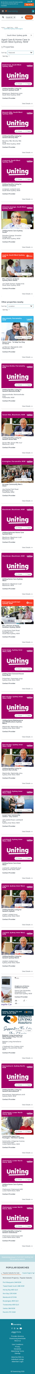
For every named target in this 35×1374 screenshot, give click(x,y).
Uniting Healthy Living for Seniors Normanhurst (12, 1090)
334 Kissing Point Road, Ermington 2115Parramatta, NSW (10, 490)
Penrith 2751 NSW (9, 1312)
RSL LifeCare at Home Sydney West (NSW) (10, 279)
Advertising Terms (17, 1351)
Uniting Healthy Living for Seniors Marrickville (12, 769)
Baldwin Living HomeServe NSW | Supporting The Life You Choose (12, 1036)
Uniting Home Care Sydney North (12, 1185)
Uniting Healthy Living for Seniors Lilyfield (12, 910)
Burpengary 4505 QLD (10, 1301)
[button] (19, 83)
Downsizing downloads (17, 1338)
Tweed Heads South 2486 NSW (13, 1286)
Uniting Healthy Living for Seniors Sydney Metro (12, 957)
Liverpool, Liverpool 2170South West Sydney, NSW (11, 189)
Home (3, 27)
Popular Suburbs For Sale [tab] (11, 1273)
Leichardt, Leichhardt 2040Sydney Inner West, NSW (11, 868)
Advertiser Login (17, 1362)
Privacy (17, 1347)
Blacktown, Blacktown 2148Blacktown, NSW (12, 538)
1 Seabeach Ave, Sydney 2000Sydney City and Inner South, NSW (13, 1048)
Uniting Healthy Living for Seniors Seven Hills (12, 438)
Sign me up (29, 4)
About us (17, 1341)
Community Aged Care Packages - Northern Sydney (13, 1137)
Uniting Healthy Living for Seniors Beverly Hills (12, 136)
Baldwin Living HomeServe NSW (11, 1042)
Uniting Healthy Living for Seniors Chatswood (12, 1231)
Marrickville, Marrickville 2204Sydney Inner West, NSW (12, 727)
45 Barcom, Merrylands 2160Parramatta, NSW (12, 347)
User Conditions (17, 1344)
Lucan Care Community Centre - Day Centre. (11, 815)
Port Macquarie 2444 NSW (12, 1282)
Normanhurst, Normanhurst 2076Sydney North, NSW (13, 1095)
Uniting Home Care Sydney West (12, 579)
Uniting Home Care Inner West (11, 864)
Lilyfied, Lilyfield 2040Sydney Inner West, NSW (11, 915)
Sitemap (17, 1353)
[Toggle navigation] (2, 11)
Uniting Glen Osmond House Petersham (13, 674)
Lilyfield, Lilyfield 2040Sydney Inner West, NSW (11, 962)
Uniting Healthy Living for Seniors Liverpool (12, 185)
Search (29, 17)
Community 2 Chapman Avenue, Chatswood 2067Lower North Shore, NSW (13, 1142)
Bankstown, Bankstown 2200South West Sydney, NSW (12, 94)
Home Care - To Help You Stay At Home (13, 343)
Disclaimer (17, 1349)
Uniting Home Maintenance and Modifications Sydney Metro (12, 721)
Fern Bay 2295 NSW (10, 1293)
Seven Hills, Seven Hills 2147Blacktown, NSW (12, 443)
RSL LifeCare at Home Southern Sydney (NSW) (11, 626)
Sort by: (4, 53)
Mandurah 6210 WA (10, 1297)
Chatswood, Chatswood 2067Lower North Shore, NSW (12, 1190)
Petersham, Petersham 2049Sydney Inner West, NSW (12, 679)
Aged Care (10, 27)
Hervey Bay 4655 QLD (10, 1290)
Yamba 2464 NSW (9, 1308)
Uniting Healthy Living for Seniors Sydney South (12, 89)
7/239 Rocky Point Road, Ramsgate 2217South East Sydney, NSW (11, 632)
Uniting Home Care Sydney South (12, 231)
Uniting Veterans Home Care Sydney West (13, 533)
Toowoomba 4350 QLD (11, 1305)
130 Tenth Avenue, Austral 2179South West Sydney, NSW (13, 284)
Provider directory (17, 1336)
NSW (16, 27)
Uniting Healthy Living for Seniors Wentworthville (12, 390)
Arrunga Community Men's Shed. (12, 485)
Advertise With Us (17, 1357)
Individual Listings (17, 1359)
